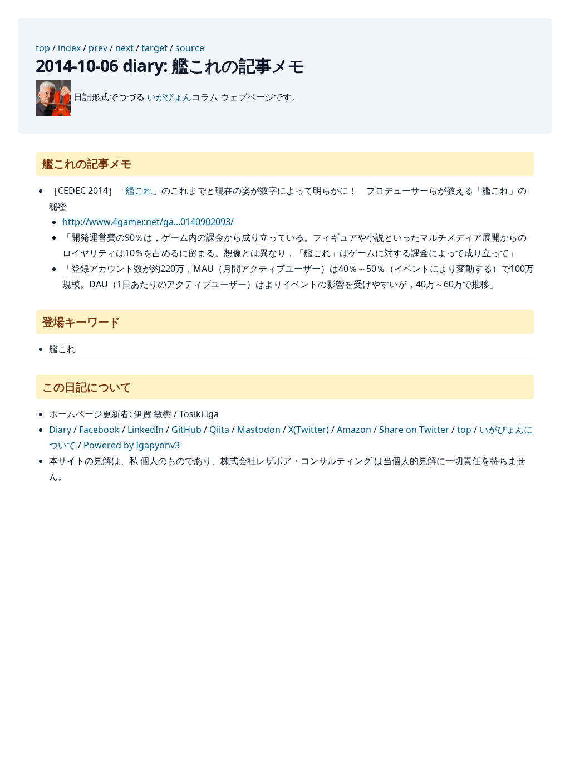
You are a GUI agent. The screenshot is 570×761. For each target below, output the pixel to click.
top (43, 48)
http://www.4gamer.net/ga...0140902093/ (148, 222)
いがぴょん (169, 97)
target (154, 48)
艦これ (139, 190)
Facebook (99, 429)
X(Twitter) (308, 429)
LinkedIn (145, 429)
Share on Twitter (414, 429)
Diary (60, 429)
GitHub (186, 429)
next (124, 48)
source (189, 48)
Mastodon (259, 429)
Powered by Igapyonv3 (131, 445)
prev (98, 48)
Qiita (219, 429)
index (69, 48)
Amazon (354, 429)
